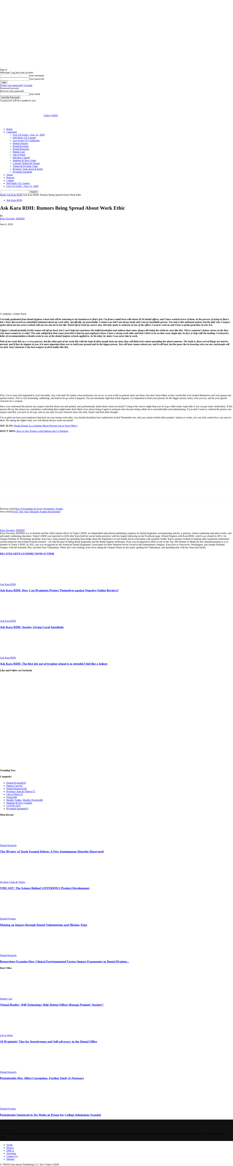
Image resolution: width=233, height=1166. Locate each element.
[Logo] (11, 123)
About (9, 174)
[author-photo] (7, 527)
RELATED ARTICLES (13, 553)
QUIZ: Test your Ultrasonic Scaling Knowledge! (36, 511)
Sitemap (10, 1159)
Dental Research (21, 149)
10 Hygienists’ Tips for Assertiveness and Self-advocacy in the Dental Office (48, 1041)
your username (36, 75)
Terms (9, 1144)
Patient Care (19, 152)
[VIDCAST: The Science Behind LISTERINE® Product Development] (17, 879)
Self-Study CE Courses (24, 137)
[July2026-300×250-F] (24, 480)
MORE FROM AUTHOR (40, 553)
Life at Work (19, 154)
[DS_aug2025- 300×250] (24, 390)
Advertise (11, 1153)
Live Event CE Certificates (26, 140)
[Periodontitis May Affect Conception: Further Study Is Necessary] (17, 1069)
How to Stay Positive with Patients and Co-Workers (42, 431)
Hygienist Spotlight (22, 172)
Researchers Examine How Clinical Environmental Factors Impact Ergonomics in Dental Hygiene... (64, 961)
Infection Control (21, 157)
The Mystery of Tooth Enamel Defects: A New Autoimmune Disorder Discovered (52, 851)
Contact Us (12, 1156)
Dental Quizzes (20, 143)
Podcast (10, 177)
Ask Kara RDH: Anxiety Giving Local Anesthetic (32, 627)
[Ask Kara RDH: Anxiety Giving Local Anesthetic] (17, 618)
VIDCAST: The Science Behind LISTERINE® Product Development (44, 888)
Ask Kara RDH (15, 194)
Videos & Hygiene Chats (25, 166)
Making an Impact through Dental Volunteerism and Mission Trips (43, 925)
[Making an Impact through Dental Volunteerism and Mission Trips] (17, 916)
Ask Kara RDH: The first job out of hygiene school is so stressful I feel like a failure (53, 663)
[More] (79, 229)
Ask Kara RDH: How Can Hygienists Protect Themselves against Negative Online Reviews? (59, 590)
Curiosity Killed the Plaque (26, 163)
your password (36, 78)
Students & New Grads (24, 160)
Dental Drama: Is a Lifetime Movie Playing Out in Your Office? (46, 425)
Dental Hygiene (21, 146)
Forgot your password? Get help (16, 85)
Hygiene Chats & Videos (12, 882)
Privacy (10, 1147)
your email (34, 94)
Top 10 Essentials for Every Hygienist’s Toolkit (39, 508)
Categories (11, 132)
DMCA (10, 1150)
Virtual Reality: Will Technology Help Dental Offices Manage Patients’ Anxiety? (52, 1004)
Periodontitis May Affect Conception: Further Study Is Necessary (42, 1078)
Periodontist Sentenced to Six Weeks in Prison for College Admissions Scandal (50, 1115)
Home (9, 129)
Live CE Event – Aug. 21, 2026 (29, 134)
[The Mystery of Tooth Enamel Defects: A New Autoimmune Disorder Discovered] (17, 842)
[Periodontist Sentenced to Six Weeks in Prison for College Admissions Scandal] (17, 1106)
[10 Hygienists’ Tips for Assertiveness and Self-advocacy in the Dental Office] (17, 1032)
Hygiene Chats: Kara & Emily (28, 169)
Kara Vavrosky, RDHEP (12, 218)
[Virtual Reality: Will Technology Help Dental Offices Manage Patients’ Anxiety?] (17, 996)
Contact (10, 180)
